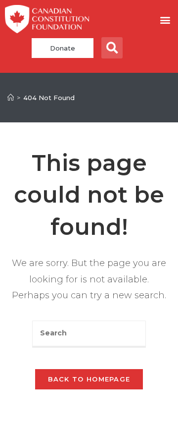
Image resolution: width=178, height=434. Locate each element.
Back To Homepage (89, 379)
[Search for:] (89, 334)
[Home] (10, 98)
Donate (62, 48)
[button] (165, 19)
